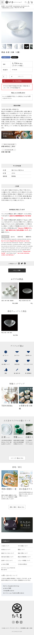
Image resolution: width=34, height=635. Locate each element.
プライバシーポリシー (15, 628)
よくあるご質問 (5, 564)
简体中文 (20, 237)
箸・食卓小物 (17, 373)
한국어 (13, 237)
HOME (3, 6)
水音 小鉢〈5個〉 (6, 152)
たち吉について (5, 628)
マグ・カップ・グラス (28, 364)
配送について (21, 549)
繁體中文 (28, 237)
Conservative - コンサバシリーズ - (21, 6)
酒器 (6, 373)
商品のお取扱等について (24, 557)
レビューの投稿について (24, 560)
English (5, 237)
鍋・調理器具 (28, 373)
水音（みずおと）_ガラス (7, 7)
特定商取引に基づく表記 (26, 628)
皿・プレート (5, 355)
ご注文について (5, 546)
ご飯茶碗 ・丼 (28, 355)
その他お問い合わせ (8, 591)
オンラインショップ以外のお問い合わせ (8, 568)
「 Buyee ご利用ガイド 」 (25, 228)
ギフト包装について (23, 546)
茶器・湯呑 (17, 364)
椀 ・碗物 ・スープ (6, 364)
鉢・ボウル (17, 355)
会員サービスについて (6, 560)
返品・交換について (23, 553)
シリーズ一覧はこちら (17, 458)
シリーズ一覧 (9, 6)
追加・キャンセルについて (7, 553)
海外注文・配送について (7, 557)
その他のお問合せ (22, 564)
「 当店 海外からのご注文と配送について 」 (17, 230)
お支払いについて (5, 549)
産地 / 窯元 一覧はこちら (17, 507)
